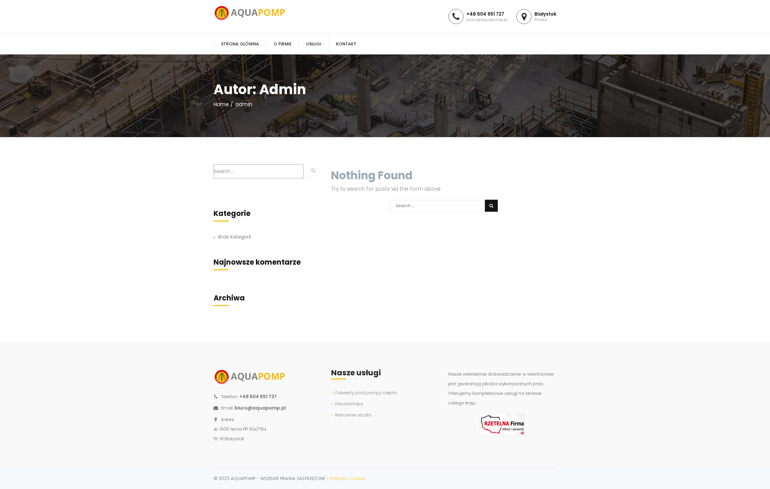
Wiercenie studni (352, 415)
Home (221, 104)
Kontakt (346, 44)
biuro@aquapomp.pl (260, 408)
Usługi (313, 44)
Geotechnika (348, 404)
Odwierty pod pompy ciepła (365, 392)
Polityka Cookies (348, 478)
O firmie (282, 44)
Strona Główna (240, 44)
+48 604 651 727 (258, 396)
